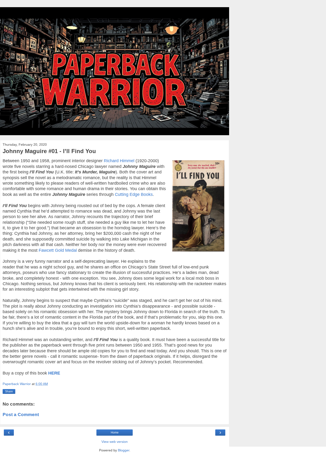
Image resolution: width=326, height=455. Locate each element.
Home (115, 432)
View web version (114, 442)
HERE (54, 373)
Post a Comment (21, 414)
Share (9, 391)
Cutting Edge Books (134, 194)
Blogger (123, 450)
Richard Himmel (119, 160)
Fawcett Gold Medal (58, 250)
